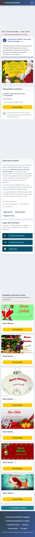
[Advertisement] (17, 18)
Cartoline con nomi (13, 525)
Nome (22, 31)
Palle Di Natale (20, 212)
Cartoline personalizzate (13, 31)
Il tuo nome (7, 99)
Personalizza (17, 329)
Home (3, 31)
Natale (27, 31)
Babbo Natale (8, 212)
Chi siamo (24, 528)
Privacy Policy (13, 528)
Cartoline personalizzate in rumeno (17, 521)
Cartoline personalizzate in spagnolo (17, 517)
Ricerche (25, 525)
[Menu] (32, 2)
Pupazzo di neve (9, 216)
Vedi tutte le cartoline (19, 508)
